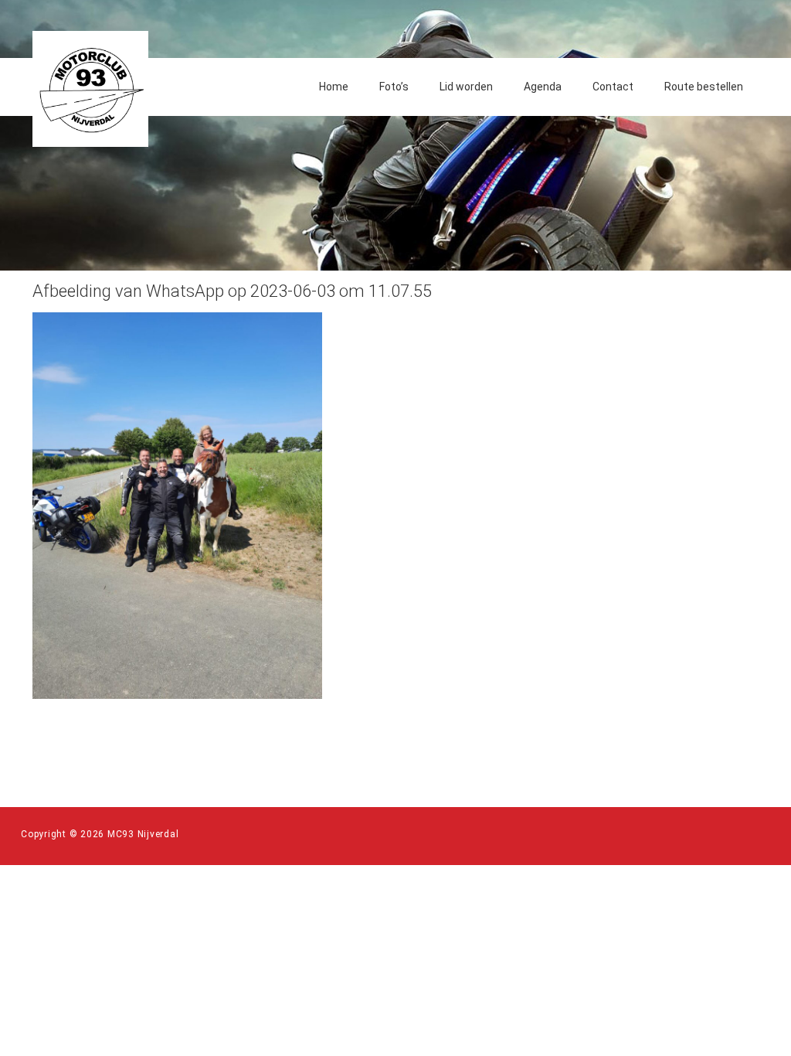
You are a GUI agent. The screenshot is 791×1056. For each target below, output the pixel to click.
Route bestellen (703, 86)
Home (333, 86)
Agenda (543, 86)
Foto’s (394, 86)
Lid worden (466, 86)
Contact (612, 86)
